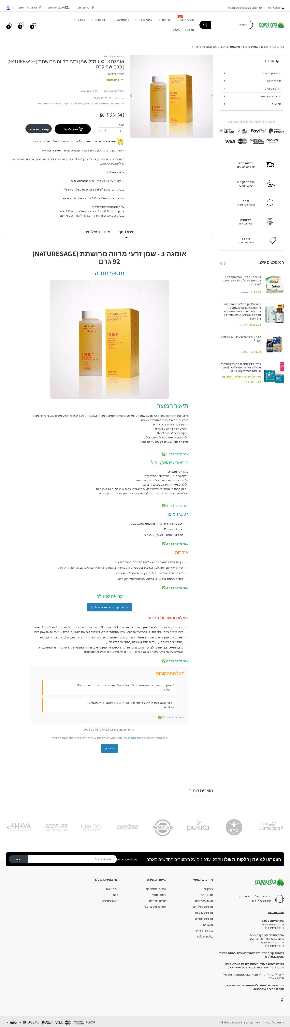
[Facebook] (282, 1000)
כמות (121, 125)
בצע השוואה (87, 91)
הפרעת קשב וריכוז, (66, 103)
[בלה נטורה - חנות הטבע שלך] (271, 24)
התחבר (21, 7)
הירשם (33, 7)
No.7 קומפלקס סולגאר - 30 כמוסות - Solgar (240, 338)
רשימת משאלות (112, 91)
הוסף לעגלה (70, 129)
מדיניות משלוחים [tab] (97, 232)
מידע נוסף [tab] (127, 232)
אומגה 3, (103, 103)
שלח (18, 859)
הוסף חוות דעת (116, 74)
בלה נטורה (129, 737)
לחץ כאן (109, 748)
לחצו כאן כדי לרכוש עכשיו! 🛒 (109, 607)
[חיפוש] (205, 25)
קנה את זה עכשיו (38, 129)
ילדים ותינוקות (46, 103)
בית (282, 47)
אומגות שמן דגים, (88, 103)
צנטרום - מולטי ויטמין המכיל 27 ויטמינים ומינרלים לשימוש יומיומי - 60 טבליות (241, 280)
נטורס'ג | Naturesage (114, 56)
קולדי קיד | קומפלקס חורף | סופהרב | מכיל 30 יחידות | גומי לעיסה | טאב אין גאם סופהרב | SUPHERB (240, 367)
